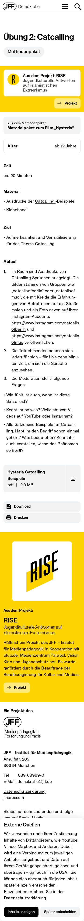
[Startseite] (21, 6)
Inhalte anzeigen (21, 912)
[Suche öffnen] (77, 6)
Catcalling (45, 201)
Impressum (14, 797)
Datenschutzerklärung (25, 897)
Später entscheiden (60, 912)
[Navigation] (64, 6)
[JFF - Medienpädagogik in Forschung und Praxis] (22, 727)
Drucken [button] (21, 517)
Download (22, 506)
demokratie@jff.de (35, 781)
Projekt (71, 103)
